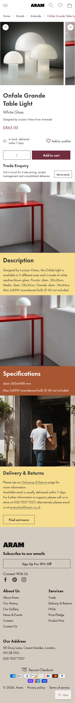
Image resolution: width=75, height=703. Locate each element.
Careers (8, 620)
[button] (5, 5)
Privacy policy (36, 687)
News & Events (12, 614)
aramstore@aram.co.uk (25, 506)
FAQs (52, 608)
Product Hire (56, 620)
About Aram (11, 597)
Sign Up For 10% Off (37, 563)
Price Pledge (56, 614)
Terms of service (59, 687)
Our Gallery (11, 608)
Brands (20, 16)
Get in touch (63, 174)
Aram (19, 687)
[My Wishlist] (60, 5)
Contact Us (10, 625)
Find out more (19, 519)
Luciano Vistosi (26, 119)
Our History (10, 602)
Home (6, 16)
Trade (52, 597)
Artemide (35, 16)
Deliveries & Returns (35, 481)
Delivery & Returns (60, 602)
